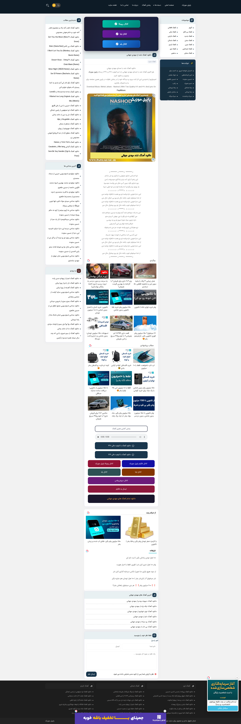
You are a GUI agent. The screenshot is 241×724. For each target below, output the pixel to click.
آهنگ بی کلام (187, 32)
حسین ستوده (187, 79)
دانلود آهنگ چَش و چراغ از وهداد (182, 704)
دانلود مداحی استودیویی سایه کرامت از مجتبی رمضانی (65, 294)
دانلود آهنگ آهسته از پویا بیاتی (67, 287)
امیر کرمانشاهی (187, 75)
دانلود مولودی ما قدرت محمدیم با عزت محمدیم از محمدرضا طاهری (65, 194)
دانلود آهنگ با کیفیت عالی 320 (119, 445)
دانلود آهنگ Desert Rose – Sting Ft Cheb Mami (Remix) (65, 62)
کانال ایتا (123, 34)
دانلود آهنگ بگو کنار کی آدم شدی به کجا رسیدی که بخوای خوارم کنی (64, 85)
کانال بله (123, 44)
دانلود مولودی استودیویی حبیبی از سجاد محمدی (64, 176)
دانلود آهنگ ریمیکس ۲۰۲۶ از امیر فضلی (129, 696)
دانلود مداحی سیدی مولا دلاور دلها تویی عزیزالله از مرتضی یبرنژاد (64, 203)
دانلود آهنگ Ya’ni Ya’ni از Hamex (66, 142)
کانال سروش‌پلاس (121, 480)
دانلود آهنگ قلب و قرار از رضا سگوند (181, 709)
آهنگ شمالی (172, 40)
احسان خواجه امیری (185, 71)
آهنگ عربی (188, 44)
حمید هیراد (188, 83)
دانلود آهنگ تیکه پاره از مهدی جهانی (143, 606)
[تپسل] (76, 711)
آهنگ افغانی (172, 28)
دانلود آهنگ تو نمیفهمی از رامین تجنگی (64, 110)
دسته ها (158, 5)
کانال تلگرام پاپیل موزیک (138, 463)
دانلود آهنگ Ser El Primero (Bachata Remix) (65, 76)
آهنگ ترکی (172, 32)
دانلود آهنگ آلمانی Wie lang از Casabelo (64, 146)
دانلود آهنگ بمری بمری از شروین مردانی (64, 301)
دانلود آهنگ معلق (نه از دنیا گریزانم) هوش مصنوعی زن (63, 135)
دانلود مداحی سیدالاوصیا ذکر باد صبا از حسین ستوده (64, 221)
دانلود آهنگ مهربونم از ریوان (68, 128)
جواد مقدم (172, 75)
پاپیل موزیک (186, 5)
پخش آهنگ (146, 5)
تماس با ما (124, 5)
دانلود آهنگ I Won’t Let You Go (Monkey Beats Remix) (63, 53)
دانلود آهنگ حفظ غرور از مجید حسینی (129, 709)
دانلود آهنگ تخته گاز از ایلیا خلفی (81, 700)
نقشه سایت (112, 5)
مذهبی (173, 53)
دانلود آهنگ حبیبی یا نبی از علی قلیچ (65, 105)
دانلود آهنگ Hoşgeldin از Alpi (68, 119)
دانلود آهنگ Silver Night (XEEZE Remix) (63, 69)
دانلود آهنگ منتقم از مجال (69, 124)
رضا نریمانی (172, 88)
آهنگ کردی (172, 44)
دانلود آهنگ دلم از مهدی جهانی (145, 616)
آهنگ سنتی (188, 40)
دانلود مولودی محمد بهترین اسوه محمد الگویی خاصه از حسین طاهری (64, 185)
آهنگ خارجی (172, 36)
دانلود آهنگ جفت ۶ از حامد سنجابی (80, 696)
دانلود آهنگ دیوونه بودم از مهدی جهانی (142, 601)
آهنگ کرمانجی (187, 49)
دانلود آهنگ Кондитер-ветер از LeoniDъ (64, 92)
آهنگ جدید (188, 36)
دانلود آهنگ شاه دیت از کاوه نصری (80, 709)
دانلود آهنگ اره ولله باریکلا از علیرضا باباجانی (127, 692)
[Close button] (165, 711)
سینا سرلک (172, 96)
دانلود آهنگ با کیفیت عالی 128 (119, 454)
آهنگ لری (173, 49)
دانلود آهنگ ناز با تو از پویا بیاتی (67, 283)
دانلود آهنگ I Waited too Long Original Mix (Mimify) (64, 98)
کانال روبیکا (123, 23)
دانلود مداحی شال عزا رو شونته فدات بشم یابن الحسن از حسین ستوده (64, 249)
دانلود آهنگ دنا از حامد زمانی (68, 328)
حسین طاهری (171, 79)
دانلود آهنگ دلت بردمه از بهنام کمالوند (180, 700)
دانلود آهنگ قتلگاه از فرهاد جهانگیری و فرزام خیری (75, 704)
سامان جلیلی (171, 92)
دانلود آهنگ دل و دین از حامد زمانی (65, 114)
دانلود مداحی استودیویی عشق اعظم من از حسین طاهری (63, 308)
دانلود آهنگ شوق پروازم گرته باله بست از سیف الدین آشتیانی (173, 696)
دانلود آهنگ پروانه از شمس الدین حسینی (179, 692)
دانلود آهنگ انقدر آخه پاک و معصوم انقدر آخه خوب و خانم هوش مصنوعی (64, 30)
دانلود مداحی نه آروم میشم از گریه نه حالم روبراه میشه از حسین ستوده (64, 212)
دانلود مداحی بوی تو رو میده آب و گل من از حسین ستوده (63, 240)
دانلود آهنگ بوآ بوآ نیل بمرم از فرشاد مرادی (63, 324)
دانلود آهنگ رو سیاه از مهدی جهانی (143, 621)
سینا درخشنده (187, 96)
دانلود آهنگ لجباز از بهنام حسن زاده (65, 278)
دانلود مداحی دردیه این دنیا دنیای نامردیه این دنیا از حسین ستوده (63, 231)
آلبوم (190, 28)
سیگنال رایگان (223, 708)
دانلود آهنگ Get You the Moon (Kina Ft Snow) (63, 39)
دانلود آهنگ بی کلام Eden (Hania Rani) (64, 46)
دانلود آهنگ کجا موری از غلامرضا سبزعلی (179, 713)
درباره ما (135, 5)
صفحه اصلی (169, 5)
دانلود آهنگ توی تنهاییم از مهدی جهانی (142, 611)
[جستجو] (47, 5)
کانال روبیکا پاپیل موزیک (104, 463)
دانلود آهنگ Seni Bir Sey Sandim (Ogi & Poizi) (63, 153)
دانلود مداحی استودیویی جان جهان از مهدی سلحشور (65, 258)
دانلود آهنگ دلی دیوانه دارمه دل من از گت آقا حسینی (124, 700)
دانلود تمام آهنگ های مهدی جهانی (121, 498)
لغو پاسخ (154, 640)
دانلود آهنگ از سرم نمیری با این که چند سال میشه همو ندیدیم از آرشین (65, 335)
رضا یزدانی (188, 92)
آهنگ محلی (188, 53)
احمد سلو (172, 71)
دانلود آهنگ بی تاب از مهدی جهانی (144, 627)
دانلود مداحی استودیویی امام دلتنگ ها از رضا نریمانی (64, 317)
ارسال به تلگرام (121, 489)
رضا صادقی (188, 88)
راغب (174, 83)
